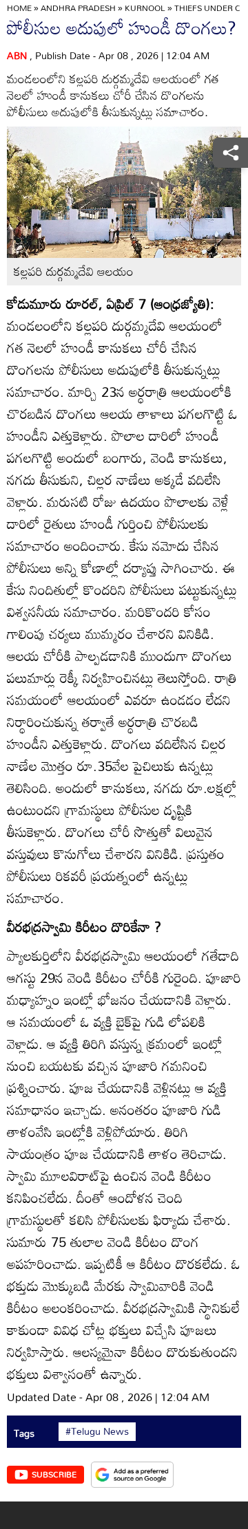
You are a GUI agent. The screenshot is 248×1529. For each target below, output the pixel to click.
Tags (24, 1433)
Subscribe (54, 1474)
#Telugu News (97, 1431)
